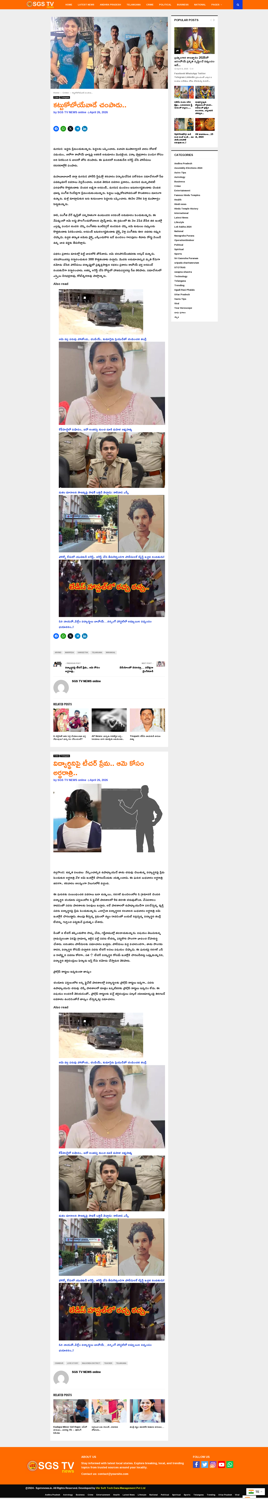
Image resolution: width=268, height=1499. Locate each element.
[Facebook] (196, 1464)
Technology (180, 276)
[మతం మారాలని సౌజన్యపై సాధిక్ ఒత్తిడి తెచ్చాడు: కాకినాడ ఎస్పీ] (112, 461)
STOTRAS (179, 267)
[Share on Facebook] (56, 128)
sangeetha (83, 652)
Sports (178, 254)
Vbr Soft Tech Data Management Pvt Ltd (120, 1488)
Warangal (110, 652)
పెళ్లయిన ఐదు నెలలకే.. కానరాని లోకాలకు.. (105, 1428)
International (181, 213)
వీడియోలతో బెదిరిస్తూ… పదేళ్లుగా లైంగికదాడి (136, 669)
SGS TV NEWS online (72, 112)
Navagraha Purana (184, 236)
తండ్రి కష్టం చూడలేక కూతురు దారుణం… (147, 1427)
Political (165, 4)
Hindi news (180, 204)
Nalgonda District (91, 1363)
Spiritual (179, 249)
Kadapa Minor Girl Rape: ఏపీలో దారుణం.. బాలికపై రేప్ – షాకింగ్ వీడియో (70, 1430)
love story (72, 1363)
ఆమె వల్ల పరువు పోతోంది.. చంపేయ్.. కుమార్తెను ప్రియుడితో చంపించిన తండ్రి (102, 339)
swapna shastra (183, 272)
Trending (179, 285)
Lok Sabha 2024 (182, 227)
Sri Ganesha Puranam (186, 258)
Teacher (108, 1363)
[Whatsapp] (229, 1464)
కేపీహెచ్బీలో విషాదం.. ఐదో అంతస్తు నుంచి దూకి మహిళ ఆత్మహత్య (95, 429)
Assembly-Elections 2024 (188, 168)
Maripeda (69, 652)
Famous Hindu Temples (187, 195)
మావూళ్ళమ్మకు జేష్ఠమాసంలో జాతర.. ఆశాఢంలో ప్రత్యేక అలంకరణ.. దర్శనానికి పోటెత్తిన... (204, 107)
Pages (215, 4)
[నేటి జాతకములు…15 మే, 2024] (205, 124)
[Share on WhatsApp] (63, 128)
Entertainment (182, 190)
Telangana (134, 4)
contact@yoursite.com (113, 1473)
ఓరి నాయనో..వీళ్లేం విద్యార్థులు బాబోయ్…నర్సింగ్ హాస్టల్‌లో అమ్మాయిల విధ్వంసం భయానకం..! (105, 624)
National (200, 4)
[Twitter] (204, 1464)
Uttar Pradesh (182, 294)
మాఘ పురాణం (180, 312)
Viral (176, 303)
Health (177, 200)
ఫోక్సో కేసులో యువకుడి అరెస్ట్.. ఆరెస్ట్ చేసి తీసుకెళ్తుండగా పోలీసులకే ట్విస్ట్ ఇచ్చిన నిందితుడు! (111, 557)
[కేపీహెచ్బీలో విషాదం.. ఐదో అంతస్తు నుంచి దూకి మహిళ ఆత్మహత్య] (112, 384)
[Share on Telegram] (78, 128)
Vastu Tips (180, 299)
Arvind (58, 652)
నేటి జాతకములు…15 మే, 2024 (204, 135)
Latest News (86, 4)
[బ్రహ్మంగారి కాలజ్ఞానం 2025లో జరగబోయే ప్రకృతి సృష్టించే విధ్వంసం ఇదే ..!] (194, 40)
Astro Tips (180, 172)
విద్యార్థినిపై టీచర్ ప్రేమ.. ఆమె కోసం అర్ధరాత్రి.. (82, 669)
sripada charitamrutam (186, 263)
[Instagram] (213, 1464)
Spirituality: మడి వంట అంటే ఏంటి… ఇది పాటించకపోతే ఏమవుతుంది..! (184, 138)
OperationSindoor (184, 240)
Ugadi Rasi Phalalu (184, 290)
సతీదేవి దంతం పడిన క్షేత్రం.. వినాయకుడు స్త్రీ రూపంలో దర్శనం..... (183, 105)
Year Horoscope (183, 308)
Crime (150, 4)
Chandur (59, 1363)
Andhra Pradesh (110, 4)
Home (68, 4)
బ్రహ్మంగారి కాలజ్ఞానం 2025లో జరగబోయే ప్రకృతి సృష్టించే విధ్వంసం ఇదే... (194, 61)
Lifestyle (179, 222)
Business (183, 4)
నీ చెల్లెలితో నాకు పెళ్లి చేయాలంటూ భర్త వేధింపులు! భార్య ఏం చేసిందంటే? (69, 737)
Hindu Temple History (186, 208)
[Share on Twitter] (71, 128)
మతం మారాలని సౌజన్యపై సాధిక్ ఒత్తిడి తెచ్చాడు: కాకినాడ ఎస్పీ (94, 492)
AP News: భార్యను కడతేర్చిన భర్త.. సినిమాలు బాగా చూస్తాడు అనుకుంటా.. (108, 737)
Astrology (179, 177)
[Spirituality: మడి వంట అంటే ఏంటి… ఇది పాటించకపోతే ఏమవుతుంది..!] (184, 124)
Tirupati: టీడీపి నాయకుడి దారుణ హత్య (145, 737)
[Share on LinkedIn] (85, 128)
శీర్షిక (176, 317)
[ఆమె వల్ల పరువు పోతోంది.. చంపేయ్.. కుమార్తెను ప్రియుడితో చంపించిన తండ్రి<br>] (101, 312)
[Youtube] (221, 1464)
